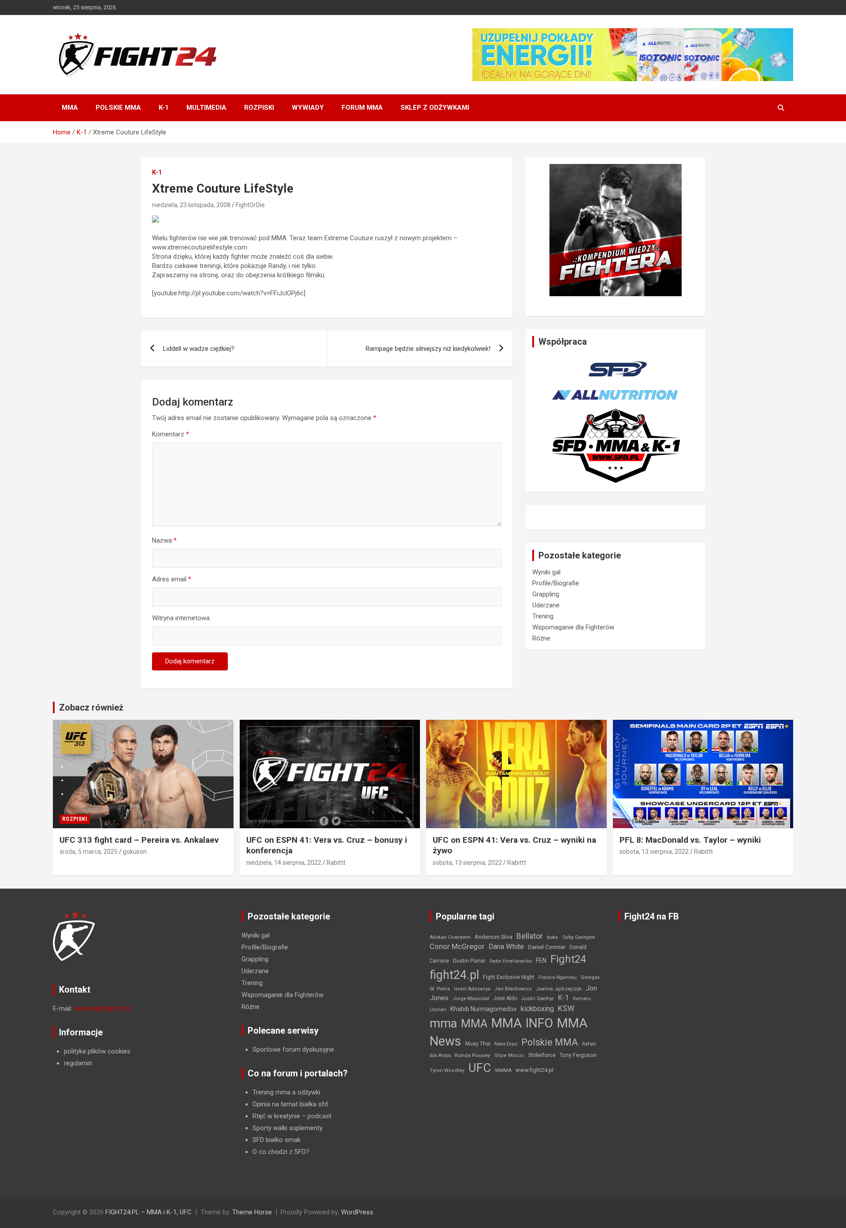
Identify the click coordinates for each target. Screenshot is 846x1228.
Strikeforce (542, 1055)
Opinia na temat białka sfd (290, 1104)
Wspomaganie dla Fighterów (573, 627)
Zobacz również (91, 707)
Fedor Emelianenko (511, 961)
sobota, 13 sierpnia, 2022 (467, 862)
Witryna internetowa (181, 618)
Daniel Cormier (546, 947)
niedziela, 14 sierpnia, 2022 (283, 862)
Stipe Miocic (509, 1055)
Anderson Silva (493, 937)
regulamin (78, 1063)
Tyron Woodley (447, 1070)
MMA (70, 108)
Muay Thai (477, 1044)
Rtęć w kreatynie (276, 1116)
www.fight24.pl (534, 1070)
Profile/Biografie (555, 583)
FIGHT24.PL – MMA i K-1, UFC (148, 1212)
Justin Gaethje (537, 998)
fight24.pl (454, 975)
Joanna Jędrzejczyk (559, 989)
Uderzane (546, 605)
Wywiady (308, 108)
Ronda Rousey (472, 1055)
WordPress (357, 1212)
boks (552, 937)
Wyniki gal (546, 572)
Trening (542, 616)
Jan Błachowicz (513, 989)
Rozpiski (259, 108)
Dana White (506, 946)
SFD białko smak (276, 1140)
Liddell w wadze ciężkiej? (198, 349)
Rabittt (336, 862)
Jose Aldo (505, 998)
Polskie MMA (118, 108)
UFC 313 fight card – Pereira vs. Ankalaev (139, 840)
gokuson (135, 851)
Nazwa (164, 540)
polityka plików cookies (97, 1051)
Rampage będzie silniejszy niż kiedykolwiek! (428, 349)
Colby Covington (578, 937)
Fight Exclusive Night (508, 977)
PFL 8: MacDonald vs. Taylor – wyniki (690, 840)
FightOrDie (250, 204)
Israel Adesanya (472, 989)
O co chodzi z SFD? (280, 1152)
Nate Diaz (505, 1044)
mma (443, 1023)
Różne (541, 638)
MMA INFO (522, 1023)
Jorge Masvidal (471, 998)
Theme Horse (252, 1212)
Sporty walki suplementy (287, 1128)
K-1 (164, 108)
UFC (479, 1068)
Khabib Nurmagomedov (483, 1008)
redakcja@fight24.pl (102, 1008)
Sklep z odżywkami (435, 108)
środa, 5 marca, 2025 (88, 851)
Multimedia (206, 108)
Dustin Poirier (469, 961)
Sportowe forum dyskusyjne (293, 1049)
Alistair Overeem (450, 937)
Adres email (171, 579)
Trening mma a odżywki (286, 1092)
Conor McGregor (457, 946)
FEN (541, 960)
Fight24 (568, 959)
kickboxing (537, 1009)
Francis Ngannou (557, 977)
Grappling (545, 594)
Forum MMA (362, 108)
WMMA (503, 1070)
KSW (566, 1008)
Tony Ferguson (578, 1055)
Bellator (529, 936)
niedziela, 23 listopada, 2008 (191, 204)
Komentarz (170, 434)
